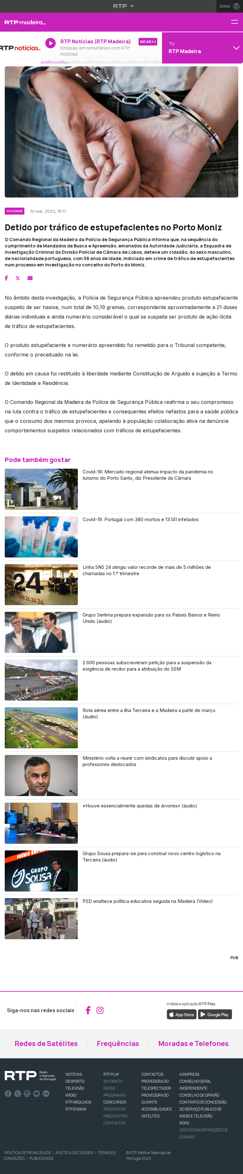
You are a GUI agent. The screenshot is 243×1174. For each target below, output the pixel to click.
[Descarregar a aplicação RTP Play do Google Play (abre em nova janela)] (215, 1013)
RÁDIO (70, 1095)
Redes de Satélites (46, 1043)
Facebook (8, 1093)
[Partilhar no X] (17, 278)
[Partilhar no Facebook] (6, 278)
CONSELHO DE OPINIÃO (199, 1095)
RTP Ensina (75, 1109)
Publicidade (41, 1158)
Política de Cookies (74, 1152)
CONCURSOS (114, 1102)
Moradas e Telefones (193, 1043)
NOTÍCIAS (73, 1074)
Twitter (17, 1093)
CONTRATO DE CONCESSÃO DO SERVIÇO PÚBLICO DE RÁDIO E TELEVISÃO (203, 1109)
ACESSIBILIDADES (156, 1109)
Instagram (27, 1093)
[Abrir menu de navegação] (237, 22)
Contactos (114, 1123)
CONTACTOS (152, 1074)
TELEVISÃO (74, 1088)
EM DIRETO (113, 1081)
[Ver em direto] (20, 48)
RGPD (184, 1123)
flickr (46, 1093)
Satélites (150, 1116)
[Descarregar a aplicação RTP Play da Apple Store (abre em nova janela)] (182, 1013)
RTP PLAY (111, 1074)
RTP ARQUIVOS (78, 1102)
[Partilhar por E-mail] (30, 278)
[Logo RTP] (30, 1076)
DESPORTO (74, 1081)
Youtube (36, 1093)
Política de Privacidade (28, 1152)
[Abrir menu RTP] (121, 6)
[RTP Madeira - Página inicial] (20, 22)
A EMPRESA (189, 1074)
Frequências (118, 1043)
